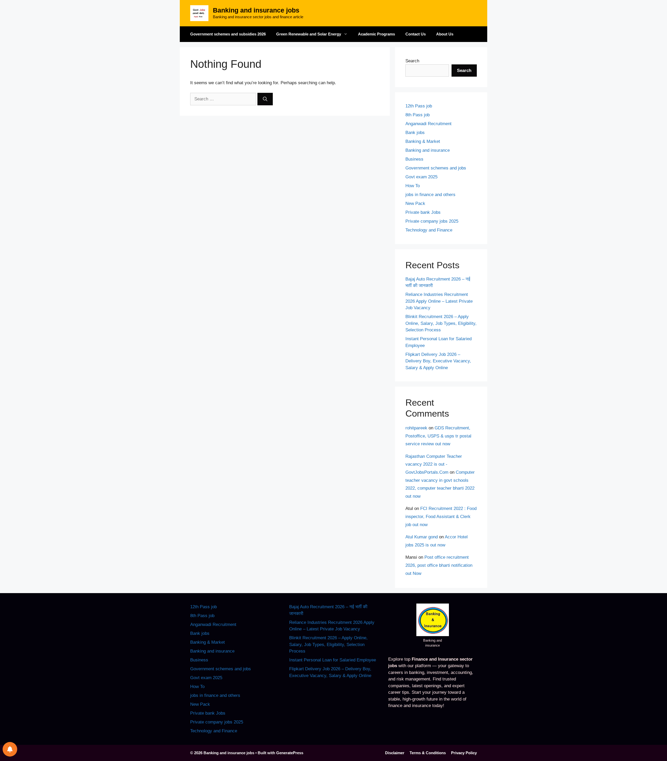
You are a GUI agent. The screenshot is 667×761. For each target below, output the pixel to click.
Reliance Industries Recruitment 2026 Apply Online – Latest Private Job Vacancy (439, 301)
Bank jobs (415, 132)
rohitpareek (416, 427)
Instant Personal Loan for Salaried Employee (332, 659)
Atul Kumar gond (421, 536)
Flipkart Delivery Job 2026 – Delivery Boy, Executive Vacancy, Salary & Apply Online (438, 361)
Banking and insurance (427, 150)
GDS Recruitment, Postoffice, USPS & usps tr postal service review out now (438, 435)
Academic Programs (376, 34)
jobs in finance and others (430, 194)
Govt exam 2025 (421, 176)
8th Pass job (417, 114)
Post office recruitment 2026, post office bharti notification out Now (438, 565)
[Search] (265, 99)
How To (412, 185)
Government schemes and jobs (435, 168)
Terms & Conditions (428, 753)
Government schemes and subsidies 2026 (228, 34)
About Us (444, 34)
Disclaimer (394, 753)
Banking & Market (422, 141)
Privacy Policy (464, 753)
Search (412, 60)
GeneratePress (289, 753)
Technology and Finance (428, 230)
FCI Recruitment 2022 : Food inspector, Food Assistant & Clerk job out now (441, 516)
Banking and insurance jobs (256, 10)
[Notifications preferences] (10, 749)
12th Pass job (418, 106)
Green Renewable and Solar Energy (308, 34)
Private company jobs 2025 (431, 221)
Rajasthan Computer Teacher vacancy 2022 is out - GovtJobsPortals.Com (433, 464)
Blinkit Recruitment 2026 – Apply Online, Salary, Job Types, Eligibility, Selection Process (441, 323)
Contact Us (415, 34)
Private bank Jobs (423, 212)
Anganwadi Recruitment (428, 123)
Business (414, 159)
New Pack (415, 203)
